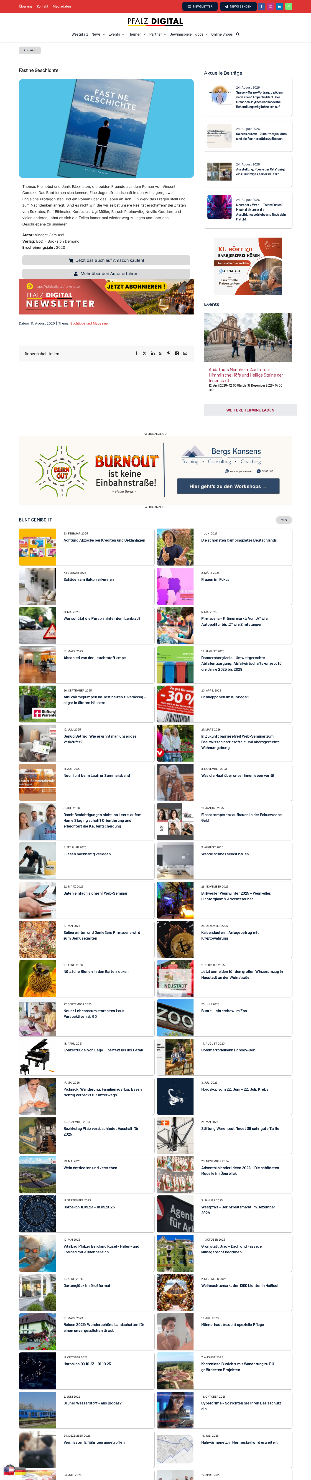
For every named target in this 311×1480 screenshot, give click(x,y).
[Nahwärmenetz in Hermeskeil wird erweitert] (175, 1421)
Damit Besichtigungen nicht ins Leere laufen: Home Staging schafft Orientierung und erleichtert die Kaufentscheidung (102, 807)
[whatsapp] (288, 6)
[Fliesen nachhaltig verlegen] (37, 832)
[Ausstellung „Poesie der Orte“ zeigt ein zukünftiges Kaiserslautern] (219, 162)
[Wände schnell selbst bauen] (175, 832)
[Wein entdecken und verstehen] (37, 1146)
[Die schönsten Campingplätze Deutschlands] (175, 519)
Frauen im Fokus (215, 566)
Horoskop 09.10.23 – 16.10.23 (87, 1351)
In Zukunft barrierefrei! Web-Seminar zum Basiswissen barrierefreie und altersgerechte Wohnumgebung (240, 729)
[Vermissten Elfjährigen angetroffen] (37, 1421)
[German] (20, 1470)
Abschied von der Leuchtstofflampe (95, 644)
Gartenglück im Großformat (87, 1272)
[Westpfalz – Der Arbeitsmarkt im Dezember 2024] (175, 1186)
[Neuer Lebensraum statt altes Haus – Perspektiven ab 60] (37, 989)
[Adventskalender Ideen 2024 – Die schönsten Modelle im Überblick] (175, 1146)
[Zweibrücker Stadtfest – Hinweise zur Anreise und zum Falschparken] (37, 1460)
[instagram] (270, 6)
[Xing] (177, 353)
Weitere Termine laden (250, 410)
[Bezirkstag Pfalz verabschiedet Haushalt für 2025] (37, 1107)
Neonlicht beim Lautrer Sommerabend (97, 762)
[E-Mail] (185, 353)
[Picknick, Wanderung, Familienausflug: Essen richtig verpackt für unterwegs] (37, 1068)
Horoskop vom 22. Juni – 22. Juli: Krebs (234, 1076)
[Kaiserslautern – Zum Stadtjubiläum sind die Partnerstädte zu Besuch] (219, 127)
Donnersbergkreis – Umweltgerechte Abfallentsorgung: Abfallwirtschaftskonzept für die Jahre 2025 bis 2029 (242, 650)
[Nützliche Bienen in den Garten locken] (37, 950)
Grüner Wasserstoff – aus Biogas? (93, 1390)
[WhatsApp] (161, 353)
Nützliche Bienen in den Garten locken (96, 958)
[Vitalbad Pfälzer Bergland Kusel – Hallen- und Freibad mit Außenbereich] (37, 1225)
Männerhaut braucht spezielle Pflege (232, 1311)
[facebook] (261, 6)
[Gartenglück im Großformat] (37, 1264)
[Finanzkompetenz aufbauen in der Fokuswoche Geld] (175, 793)
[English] (9, 1470)
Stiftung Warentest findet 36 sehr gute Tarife (240, 1115)
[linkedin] (279, 6)
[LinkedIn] (153, 353)
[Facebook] (136, 353)
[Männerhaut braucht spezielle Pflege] (175, 1303)
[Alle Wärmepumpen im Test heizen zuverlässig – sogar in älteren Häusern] (37, 675)
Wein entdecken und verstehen (90, 1155)
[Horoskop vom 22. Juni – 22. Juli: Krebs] (175, 1068)
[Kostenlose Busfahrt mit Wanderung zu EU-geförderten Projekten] (175, 1342)
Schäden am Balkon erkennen (89, 566)
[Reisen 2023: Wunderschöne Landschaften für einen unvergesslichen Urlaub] (37, 1303)
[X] (144, 353)
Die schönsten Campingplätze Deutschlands (239, 527)
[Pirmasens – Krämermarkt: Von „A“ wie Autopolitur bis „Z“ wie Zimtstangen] (175, 597)
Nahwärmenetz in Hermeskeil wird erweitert (239, 1429)
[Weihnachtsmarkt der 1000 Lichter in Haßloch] (175, 1264)
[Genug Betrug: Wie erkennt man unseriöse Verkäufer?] (37, 715)
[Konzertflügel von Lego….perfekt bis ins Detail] (37, 1029)
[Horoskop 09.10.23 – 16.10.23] (37, 1342)
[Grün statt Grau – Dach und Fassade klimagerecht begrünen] (175, 1225)
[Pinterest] (169, 353)
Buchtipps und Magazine (89, 323)
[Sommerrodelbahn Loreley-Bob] (175, 1029)
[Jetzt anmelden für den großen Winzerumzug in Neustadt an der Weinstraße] (175, 950)
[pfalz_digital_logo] (155, 19)
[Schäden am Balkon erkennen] (37, 558)
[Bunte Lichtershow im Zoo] (175, 989)
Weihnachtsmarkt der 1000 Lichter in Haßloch (240, 1272)
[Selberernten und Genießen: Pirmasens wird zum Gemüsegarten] (37, 911)
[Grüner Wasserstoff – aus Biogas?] (37, 1382)
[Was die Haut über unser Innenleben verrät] (175, 754)
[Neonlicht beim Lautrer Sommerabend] (37, 754)
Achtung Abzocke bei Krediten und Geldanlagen (104, 527)
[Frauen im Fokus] (175, 558)
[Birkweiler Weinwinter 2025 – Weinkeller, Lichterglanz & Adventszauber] (175, 872)
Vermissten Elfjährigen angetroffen (94, 1429)
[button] (238, 34)
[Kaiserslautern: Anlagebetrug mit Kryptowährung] (175, 911)
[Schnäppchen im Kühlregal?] (175, 675)
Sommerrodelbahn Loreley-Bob (228, 1037)
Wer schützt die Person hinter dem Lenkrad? (102, 605)
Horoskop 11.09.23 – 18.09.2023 (89, 1194)
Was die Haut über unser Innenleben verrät (238, 762)
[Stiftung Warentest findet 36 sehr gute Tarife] (175, 1107)
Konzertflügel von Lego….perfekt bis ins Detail (103, 1037)
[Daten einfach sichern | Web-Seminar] (37, 872)
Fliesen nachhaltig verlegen (87, 840)
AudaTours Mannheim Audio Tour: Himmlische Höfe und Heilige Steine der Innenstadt (246, 375)
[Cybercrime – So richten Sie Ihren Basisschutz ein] (175, 1382)
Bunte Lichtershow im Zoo (224, 998)
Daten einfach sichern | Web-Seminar (95, 880)
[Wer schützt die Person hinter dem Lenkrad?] (37, 597)
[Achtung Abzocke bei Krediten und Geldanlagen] (37, 519)
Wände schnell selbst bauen (225, 840)
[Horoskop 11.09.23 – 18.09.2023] (37, 1186)
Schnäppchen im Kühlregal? (225, 684)
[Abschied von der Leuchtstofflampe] (37, 636)
